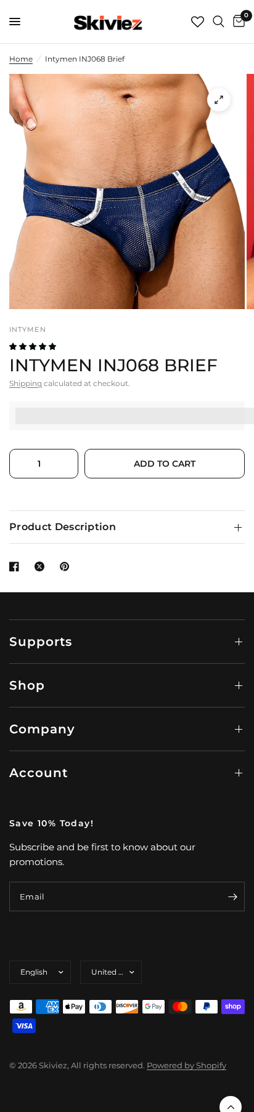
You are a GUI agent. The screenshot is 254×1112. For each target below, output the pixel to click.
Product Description (62, 527)
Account (38, 772)
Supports (40, 641)
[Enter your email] (232, 896)
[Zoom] (219, 99)
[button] (33, 346)
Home (21, 58)
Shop (27, 685)
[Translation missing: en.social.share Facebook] (16, 566)
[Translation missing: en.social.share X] (42, 566)
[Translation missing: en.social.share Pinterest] (67, 566)
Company (42, 729)
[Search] (218, 21)
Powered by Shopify (186, 1065)
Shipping (25, 383)
